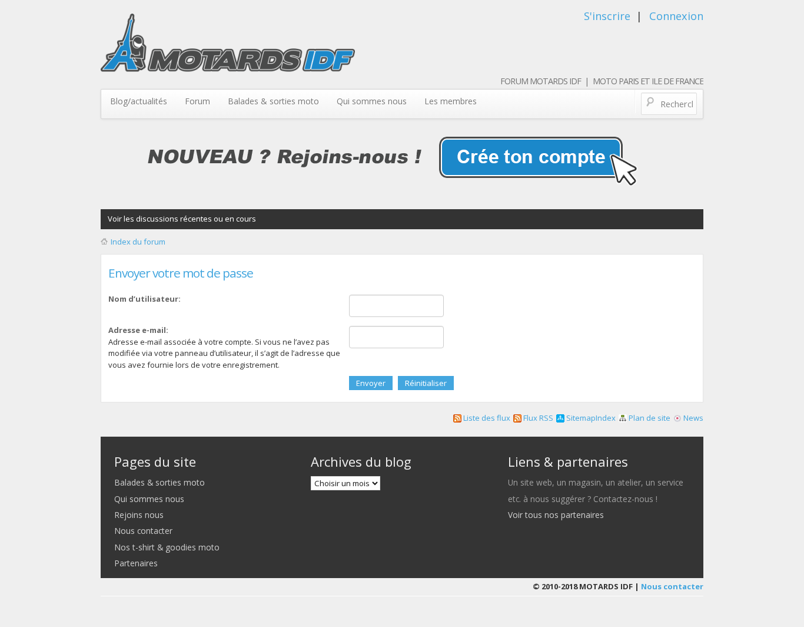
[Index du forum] (228, 47)
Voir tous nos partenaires (556, 514)
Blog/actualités (138, 101)
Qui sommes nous (372, 101)
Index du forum (138, 241)
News (692, 417)
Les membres (450, 101)
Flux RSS (537, 417)
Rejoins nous (139, 514)
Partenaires (136, 563)
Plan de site (648, 417)
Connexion (676, 16)
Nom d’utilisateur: (144, 298)
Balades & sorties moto (273, 101)
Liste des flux (485, 417)
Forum (197, 101)
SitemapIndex (590, 417)
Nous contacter (143, 530)
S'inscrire (607, 16)
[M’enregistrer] (402, 161)
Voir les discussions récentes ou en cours (182, 218)
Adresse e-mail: (138, 330)
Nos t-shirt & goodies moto (167, 547)
